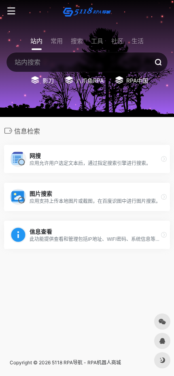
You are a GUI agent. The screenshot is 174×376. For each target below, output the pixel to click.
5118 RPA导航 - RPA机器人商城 (86, 362)
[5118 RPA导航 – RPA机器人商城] (87, 11)
